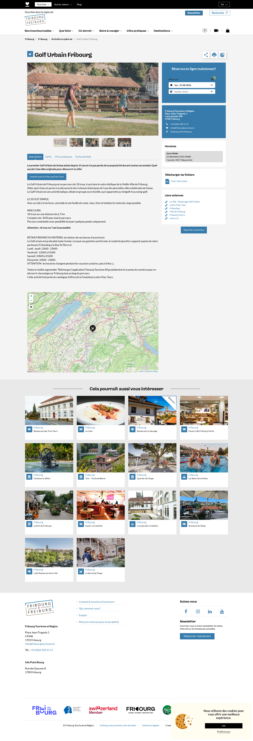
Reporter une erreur (193, 230)
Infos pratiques (136, 30)
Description (35, 156)
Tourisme (41, 4)
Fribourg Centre (177, 215)
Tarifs (48, 156)
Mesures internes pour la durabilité (99, 621)
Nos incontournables (38, 30)
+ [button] (31, 296)
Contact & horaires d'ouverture (96, 601)
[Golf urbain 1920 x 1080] (92, 99)
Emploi (83, 615)
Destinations (162, 30)
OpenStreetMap (152, 371)
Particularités (83, 156)
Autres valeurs (61, 4)
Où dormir (85, 30)
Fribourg (29, 39)
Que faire (65, 30)
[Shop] (228, 30)
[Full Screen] (31, 307)
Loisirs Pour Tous (178, 205)
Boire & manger (109, 30)
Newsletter (194, 13)
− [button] (31, 300)
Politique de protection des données (118, 725)
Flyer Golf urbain (179, 181)
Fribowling (175, 208)
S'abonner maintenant (197, 636)
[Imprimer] (214, 54)
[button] (192, 91)
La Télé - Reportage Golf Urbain (185, 201)
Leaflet (141, 371)
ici (113, 263)
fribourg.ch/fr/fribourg (180, 131)
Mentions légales (150, 725)
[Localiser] (222, 54)
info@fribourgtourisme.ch (182, 128)
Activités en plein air (62, 39)
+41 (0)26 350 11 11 (179, 124)
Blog (79, 4)
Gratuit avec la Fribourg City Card (47, 176)
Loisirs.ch (174, 218)
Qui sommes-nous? (90, 608)
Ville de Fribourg (177, 211)
